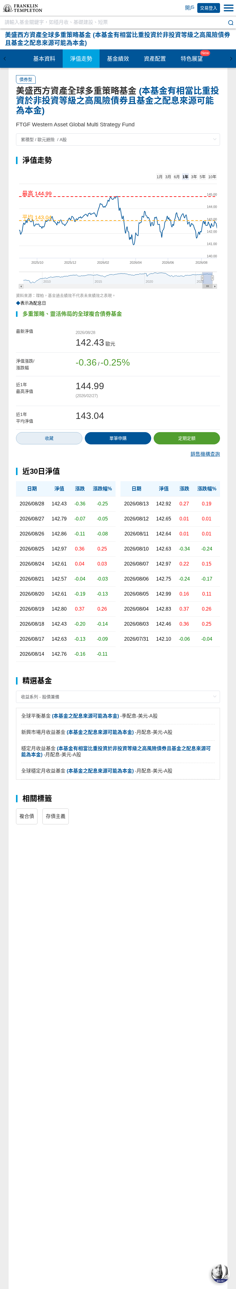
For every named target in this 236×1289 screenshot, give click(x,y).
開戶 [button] (190, 7)
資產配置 (155, 59)
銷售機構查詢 (205, 454)
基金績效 (118, 59)
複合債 (26, 816)
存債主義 (55, 816)
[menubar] (118, 58)
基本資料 (44, 59)
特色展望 (192, 59)
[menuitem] (44, 58)
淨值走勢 (81, 59)
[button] (22, 8)
